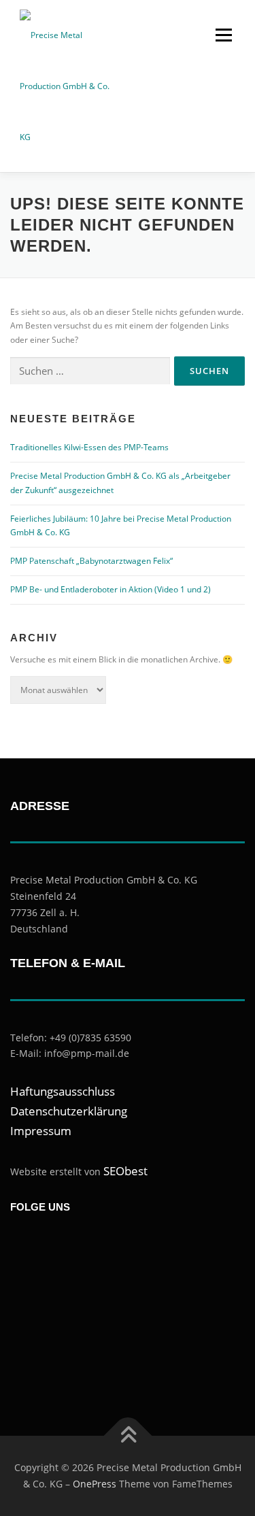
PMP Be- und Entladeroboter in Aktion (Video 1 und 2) (110, 589)
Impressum (40, 1131)
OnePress (94, 1483)
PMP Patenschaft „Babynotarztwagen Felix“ (91, 561)
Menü (222, 35)
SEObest (125, 1171)
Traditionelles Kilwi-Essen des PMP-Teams (89, 447)
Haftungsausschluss (62, 1091)
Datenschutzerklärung (68, 1111)
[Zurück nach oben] (127, 1436)
